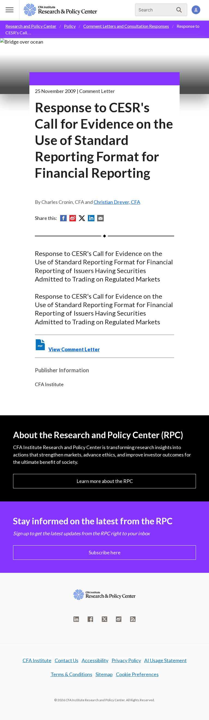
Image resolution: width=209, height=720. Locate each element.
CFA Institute (37, 660)
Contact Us (66, 660)
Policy (70, 26)
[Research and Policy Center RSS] (133, 619)
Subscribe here (105, 552)
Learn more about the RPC (104, 481)
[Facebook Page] (90, 619)
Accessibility (95, 660)
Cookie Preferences (137, 674)
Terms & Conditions (71, 674)
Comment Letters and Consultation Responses (126, 26)
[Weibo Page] (118, 619)
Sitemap (104, 674)
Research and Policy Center (30, 26)
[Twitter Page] (104, 619)
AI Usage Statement (165, 660)
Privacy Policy (126, 660)
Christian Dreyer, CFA (117, 202)
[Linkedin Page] (76, 619)
